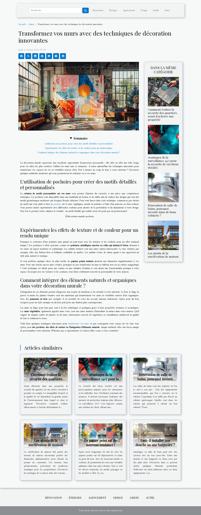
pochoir (57, 204)
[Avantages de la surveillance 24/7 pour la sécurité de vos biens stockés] (163, 139)
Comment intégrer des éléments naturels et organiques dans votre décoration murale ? (79, 153)
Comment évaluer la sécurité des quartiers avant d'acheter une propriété (162, 114)
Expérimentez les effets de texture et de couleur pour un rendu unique (78, 148)
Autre (167, 10)
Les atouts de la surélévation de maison (163, 254)
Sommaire (81, 138)
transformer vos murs (78, 324)
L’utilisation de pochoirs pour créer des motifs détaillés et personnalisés (78, 144)
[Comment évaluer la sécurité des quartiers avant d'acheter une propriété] (163, 91)
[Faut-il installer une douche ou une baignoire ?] (155, 436)
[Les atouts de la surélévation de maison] (163, 235)
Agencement (129, 10)
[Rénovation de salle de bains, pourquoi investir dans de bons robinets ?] (163, 187)
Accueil (21, 24)
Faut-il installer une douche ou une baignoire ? (155, 442)
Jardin (156, 10)
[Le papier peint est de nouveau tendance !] (100, 436)
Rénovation (98, 10)
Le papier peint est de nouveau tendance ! (100, 442)
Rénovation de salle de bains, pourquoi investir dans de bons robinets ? (162, 210)
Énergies (113, 10)
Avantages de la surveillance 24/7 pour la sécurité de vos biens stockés (163, 162)
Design (144, 10)
